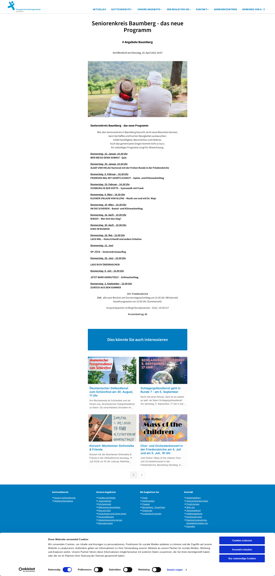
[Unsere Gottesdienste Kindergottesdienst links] (131, 9)
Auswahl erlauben (242, 549)
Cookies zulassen (242, 540)
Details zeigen (175, 569)
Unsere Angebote (149, 9)
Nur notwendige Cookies (242, 558)
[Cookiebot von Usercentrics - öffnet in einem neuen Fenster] (27, 569)
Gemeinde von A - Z (253, 9)
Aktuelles (99, 9)
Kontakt (201, 9)
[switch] (98, 569)
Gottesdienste (121, 9)
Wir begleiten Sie (178, 9)
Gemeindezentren (225, 9)
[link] (122, 9)
